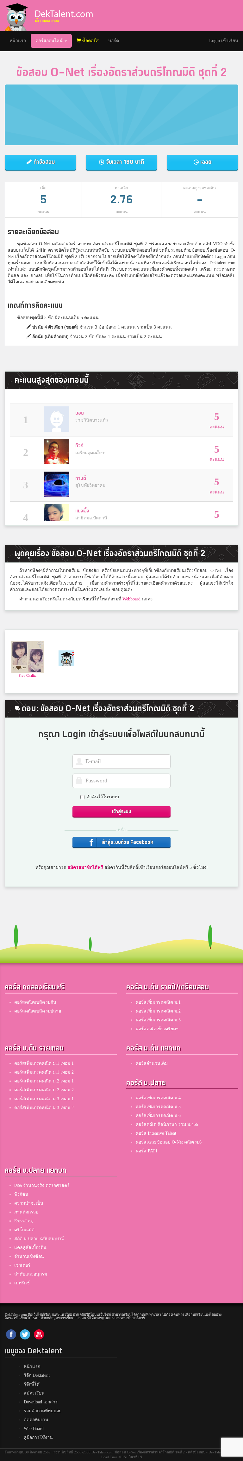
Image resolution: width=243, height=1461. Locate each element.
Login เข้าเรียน (223, 40)
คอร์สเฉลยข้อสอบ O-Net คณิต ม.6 (169, 1142)
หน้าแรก (20, 40)
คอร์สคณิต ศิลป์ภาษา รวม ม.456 (167, 1124)
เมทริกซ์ (22, 1283)
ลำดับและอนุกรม (30, 1274)
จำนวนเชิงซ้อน (29, 1256)
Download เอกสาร (41, 1402)
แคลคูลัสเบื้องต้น (30, 1247)
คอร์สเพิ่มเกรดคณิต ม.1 (158, 1002)
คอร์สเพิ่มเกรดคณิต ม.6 (158, 1115)
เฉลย (205, 162)
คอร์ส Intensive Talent (156, 1133)
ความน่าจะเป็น (28, 1203)
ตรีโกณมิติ (24, 1229)
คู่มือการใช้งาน (38, 1437)
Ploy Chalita (27, 675)
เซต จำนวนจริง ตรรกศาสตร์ (42, 1185)
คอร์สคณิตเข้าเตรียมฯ (157, 1028)
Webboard (131, 599)
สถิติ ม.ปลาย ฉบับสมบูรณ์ (39, 1238)
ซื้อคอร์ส (90, 40)
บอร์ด (113, 40)
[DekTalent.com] (16, 15)
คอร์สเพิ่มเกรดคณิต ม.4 (158, 1097)
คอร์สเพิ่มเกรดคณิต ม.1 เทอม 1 (44, 1063)
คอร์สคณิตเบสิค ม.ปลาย (37, 1011)
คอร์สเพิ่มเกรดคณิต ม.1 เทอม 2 (44, 1072)
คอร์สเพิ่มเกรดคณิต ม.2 (158, 1011)
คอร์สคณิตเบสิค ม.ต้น (35, 1002)
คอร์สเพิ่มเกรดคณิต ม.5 (158, 1106)
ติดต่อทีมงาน (36, 1419)
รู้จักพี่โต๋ (32, 1384)
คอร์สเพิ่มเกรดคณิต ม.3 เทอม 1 (44, 1098)
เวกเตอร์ (22, 1265)
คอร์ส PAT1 (147, 1151)
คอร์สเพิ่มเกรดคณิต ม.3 (158, 1020)
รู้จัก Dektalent (37, 1375)
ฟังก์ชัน (21, 1194)
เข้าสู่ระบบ (121, 811)
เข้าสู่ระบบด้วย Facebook (126, 842)
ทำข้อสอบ (43, 162)
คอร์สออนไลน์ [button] (49, 40)
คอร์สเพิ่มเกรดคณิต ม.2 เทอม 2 (44, 1090)
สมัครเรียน (34, 1393)
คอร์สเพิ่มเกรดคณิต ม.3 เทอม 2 (44, 1107)
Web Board (34, 1428)
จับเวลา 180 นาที (124, 162)
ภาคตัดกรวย (26, 1212)
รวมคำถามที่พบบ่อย (42, 1410)
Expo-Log (23, 1221)
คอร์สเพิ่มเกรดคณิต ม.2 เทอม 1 (44, 1081)
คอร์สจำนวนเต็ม (152, 1063)
